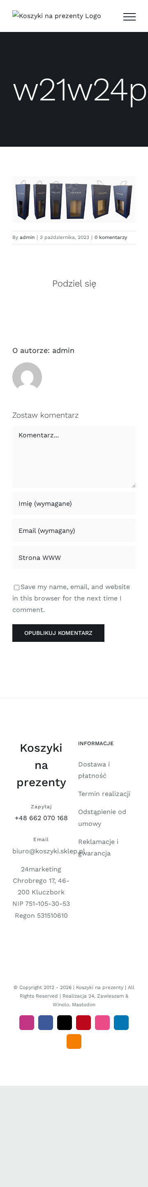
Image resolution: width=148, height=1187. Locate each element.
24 (91, 996)
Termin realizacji (104, 794)
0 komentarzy (111, 237)
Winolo (61, 1004)
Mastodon (83, 1004)
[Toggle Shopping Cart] (108, 16)
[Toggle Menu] (129, 16)
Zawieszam (110, 996)
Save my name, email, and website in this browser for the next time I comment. (71, 598)
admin (27, 237)
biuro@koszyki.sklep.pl (48, 851)
